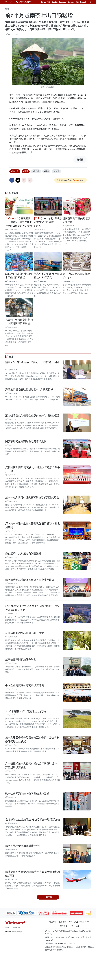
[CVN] (31, 913)
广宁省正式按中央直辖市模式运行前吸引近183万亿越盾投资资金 (31, 765)
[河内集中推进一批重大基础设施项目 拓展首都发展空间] (77, 531)
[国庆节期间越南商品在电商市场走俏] (77, 448)
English (54, 2)
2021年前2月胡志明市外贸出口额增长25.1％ (48, 222)
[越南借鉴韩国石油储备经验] (77, 666)
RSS (70, 922)
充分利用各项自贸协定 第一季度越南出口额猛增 (19, 321)
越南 (57, 171)
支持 (76, 922)
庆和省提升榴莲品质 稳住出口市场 (24, 633)
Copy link (30, 180)
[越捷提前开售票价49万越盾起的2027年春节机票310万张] (77, 879)
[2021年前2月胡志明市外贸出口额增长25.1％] (48, 206)
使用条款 (62, 922)
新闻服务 (63, 926)
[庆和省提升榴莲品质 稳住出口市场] (77, 640)
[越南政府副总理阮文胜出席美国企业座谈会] (77, 587)
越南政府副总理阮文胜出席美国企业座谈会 (29, 579)
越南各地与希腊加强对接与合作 (23, 845)
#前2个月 (15, 171)
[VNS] (14, 913)
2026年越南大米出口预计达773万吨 (25, 711)
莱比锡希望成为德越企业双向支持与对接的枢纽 (32, 415)
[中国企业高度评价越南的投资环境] (77, 692)
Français (62, 2)
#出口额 (36, 171)
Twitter (17, 180)
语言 (82, 922)
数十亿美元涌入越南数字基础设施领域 (27, 793)
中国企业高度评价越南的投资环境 (24, 685)
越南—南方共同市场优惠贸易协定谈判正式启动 (32, 497)
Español (71, 2)
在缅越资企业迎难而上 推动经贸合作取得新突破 (32, 819)
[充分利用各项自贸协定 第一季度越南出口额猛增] (19, 307)
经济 (7, 9)
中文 (77, 2)
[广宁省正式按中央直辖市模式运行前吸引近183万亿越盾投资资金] (77, 771)
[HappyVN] (80, 913)
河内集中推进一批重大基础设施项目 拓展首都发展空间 (32, 525)
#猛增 (46, 171)
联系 (77, 926)
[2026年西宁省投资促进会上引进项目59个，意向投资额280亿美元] (77, 613)
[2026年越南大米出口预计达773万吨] (77, 718)
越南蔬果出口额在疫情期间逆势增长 (76, 220)
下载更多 (48, 897)
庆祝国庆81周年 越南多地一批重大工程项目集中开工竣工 (32, 469)
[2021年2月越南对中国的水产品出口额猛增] (19, 261)
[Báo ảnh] (64, 913)
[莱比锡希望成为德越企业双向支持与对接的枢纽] (77, 423)
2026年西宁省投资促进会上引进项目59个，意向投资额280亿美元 (32, 607)
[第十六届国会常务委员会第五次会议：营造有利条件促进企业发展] (77, 745)
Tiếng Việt (45, 2)
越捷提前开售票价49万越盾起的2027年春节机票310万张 (32, 873)
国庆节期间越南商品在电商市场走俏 (25, 441)
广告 (71, 926)
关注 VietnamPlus (64, 180)
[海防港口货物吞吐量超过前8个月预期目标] (77, 397)
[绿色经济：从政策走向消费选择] (77, 561)
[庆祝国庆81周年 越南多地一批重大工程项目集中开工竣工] (77, 474)
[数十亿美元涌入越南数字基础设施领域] (77, 801)
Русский (83, 2)
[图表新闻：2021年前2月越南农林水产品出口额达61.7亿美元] (19, 206)
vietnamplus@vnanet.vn (64, 943)
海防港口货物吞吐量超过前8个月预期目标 (29, 389)
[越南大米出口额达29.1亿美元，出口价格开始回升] (77, 369)
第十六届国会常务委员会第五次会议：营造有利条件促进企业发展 (32, 739)
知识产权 (52, 922)
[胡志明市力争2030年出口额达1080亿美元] (48, 261)
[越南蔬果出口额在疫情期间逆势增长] (77, 206)
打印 (24, 180)
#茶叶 (25, 171)
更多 (11, 356)
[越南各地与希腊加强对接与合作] (77, 853)
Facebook (11, 180)
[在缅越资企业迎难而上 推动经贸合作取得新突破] (77, 827)
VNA (88, 922)
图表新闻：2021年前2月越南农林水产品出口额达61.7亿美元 (19, 222)
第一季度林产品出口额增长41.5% (76, 275)
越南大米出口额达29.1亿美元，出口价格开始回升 (32, 364)
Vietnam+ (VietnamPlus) (24, 2)
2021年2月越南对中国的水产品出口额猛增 (18, 275)
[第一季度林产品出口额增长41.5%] (77, 261)
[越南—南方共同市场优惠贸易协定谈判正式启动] (77, 505)
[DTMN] (47, 913)
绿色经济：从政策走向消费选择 (23, 553)
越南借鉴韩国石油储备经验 (20, 659)
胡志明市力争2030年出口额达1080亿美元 (48, 275)
